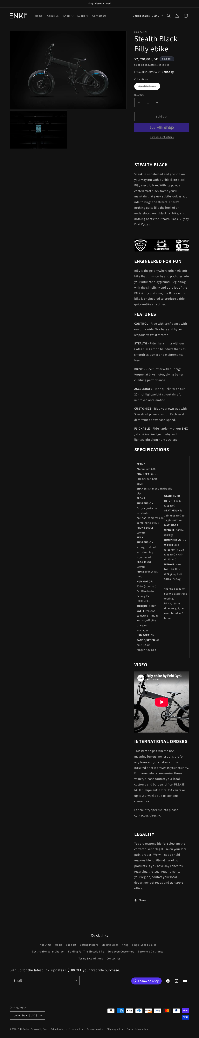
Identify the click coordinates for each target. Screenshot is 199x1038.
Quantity (139, 95)
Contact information (137, 1029)
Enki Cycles (23, 1029)
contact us (141, 815)
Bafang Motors (89, 944)
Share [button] (142, 900)
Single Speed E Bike (144, 944)
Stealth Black (149, 87)
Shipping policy (115, 1029)
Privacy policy (75, 1029)
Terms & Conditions (91, 958)
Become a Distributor (151, 951)
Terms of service (95, 1029)
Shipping (139, 64)
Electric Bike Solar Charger (48, 951)
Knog (125, 944)
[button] (68, 16)
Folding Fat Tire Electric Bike (86, 951)
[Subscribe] (75, 980)
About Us (45, 944)
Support (71, 944)
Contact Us (113, 958)
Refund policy (58, 1029)
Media (58, 944)
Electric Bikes (110, 944)
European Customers (121, 951)
